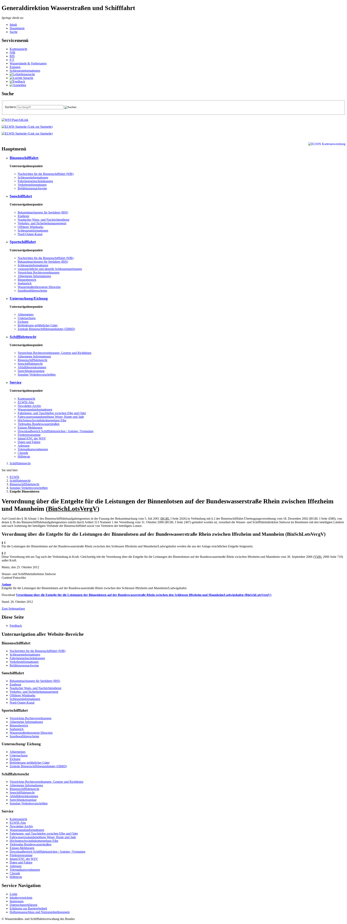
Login (13, 894)
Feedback (16, 625)
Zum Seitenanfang (13, 608)
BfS (12, 56)
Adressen (24, 445)
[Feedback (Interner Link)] (17, 81)
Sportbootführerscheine (32, 290)
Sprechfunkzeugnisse (31, 371)
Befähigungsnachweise (32, 188)
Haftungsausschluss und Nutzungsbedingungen (40, 912)
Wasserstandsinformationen (35, 409)
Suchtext (11, 107)
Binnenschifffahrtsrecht (32, 360)
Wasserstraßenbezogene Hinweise (39, 287)
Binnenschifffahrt (24, 158)
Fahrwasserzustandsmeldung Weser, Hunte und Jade (51, 416)
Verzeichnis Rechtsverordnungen (38, 272)
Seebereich (25, 283)
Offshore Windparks (30, 227)
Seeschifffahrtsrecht (30, 363)
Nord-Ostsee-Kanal (30, 234)
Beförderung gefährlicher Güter (38, 325)
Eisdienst (23, 216)
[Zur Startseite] (27, 126)
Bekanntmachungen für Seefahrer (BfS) (43, 212)
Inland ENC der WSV (32, 438)
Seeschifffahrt (21, 196)
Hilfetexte (24, 456)
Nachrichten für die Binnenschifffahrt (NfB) (45, 174)
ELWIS (14, 477)
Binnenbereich (27, 279)
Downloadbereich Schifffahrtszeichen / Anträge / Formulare (55, 431)
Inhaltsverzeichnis (21, 897)
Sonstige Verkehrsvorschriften (37, 374)
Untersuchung (27, 318)
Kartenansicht (18, 49)
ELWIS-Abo (26, 402)
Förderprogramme (29, 434)
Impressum (16, 901)
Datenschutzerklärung (23, 905)
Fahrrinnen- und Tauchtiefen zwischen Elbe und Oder (52, 413)
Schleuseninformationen (25, 70)
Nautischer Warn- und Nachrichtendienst (43, 219)
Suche (13, 32)
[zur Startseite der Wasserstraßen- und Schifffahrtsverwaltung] (15, 120)
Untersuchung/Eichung (29, 298)
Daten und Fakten (29, 442)
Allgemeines (26, 314)
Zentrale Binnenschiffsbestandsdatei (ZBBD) (46, 329)
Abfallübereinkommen (32, 367)
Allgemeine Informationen (34, 276)
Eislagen (15, 67)
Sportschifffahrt (23, 242)
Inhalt (13, 24)
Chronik (23, 453)
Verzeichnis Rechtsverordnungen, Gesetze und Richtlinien (54, 353)
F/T (12, 59)
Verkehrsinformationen (32, 184)
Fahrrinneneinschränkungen (35, 181)
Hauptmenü (17, 28)
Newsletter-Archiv (29, 406)
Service (15, 382)
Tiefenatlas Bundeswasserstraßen (38, 424)
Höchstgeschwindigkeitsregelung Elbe (42, 420)
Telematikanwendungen (33, 449)
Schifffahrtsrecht (23, 337)
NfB (12, 52)
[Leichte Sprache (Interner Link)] (21, 78)
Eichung (23, 321)
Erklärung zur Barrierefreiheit (28, 908)
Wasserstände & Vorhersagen (28, 63)
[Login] (18, 85)
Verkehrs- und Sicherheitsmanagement (42, 223)
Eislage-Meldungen (30, 427)
